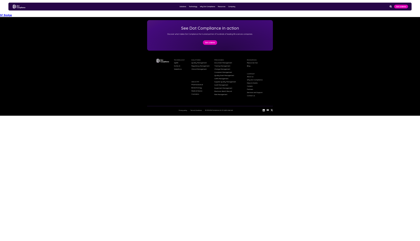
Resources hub (252, 63)
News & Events (252, 83)
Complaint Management (223, 72)
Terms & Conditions (196, 110)
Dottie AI (177, 66)
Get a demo (401, 6)
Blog (248, 66)
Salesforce (178, 69)
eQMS (176, 63)
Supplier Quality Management (225, 82)
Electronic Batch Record (223, 91)
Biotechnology (196, 88)
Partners (250, 89)
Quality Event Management (224, 75)
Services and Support (254, 92)
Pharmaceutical (197, 85)
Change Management (222, 69)
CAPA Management (221, 79)
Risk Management (220, 94)
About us (250, 77)
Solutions (183, 7)
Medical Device (196, 91)
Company (231, 7)
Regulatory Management (200, 66)
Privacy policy (183, 110)
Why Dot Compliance (207, 7)
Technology (193, 7)
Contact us (251, 96)
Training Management (222, 66)
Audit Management (221, 85)
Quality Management (199, 63)
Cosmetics (195, 94)
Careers (250, 86)
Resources (221, 7)
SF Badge (6, 15)
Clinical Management (199, 69)
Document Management (223, 63)
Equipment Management (223, 88)
